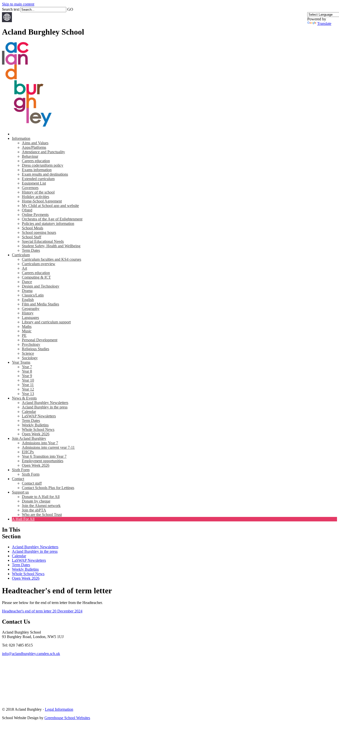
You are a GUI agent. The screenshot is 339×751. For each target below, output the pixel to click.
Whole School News (38, 429)
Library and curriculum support (46, 322)
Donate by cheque (36, 501)
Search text (10, 9)
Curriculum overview (38, 264)
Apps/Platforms (34, 147)
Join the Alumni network (41, 505)
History (28, 313)
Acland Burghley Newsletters (45, 403)
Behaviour (30, 156)
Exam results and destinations (45, 174)
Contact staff (32, 483)
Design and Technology (40, 286)
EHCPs (28, 452)
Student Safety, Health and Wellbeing (51, 246)
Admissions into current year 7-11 (48, 447)
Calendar (29, 411)
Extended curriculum (38, 179)
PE (24, 335)
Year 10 (28, 380)
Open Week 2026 (35, 434)
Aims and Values (35, 143)
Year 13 (28, 394)
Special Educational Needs (43, 241)
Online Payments (35, 214)
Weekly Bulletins (35, 425)
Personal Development (39, 340)
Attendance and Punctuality (43, 152)
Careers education (36, 161)
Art (24, 268)
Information (21, 138)
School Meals (32, 228)
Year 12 (28, 389)
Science (28, 353)
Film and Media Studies (40, 304)
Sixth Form (21, 470)
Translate (324, 23)
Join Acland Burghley (29, 438)
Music (27, 331)
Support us (20, 492)
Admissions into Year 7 (40, 443)
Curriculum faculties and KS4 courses (51, 259)
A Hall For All (23, 519)
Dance (27, 282)
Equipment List (34, 183)
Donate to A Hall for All (41, 497)
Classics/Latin (33, 295)
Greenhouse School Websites (67, 718)
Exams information (37, 170)
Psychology (31, 344)
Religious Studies (35, 349)
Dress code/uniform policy (42, 165)
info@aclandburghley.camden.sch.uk (31, 653)
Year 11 (28, 385)
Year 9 (27, 376)
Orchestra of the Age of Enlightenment (52, 219)
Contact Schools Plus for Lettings (48, 488)
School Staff (31, 237)
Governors (30, 188)
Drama (27, 291)
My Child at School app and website (50, 205)
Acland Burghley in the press (45, 407)
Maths (27, 326)
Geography (30, 308)
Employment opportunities (42, 461)
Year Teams (21, 362)
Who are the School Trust (42, 514)
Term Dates (31, 250)
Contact (18, 479)
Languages (30, 317)
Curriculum (21, 255)
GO (70, 9)
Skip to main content (18, 4)
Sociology (30, 358)
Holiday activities (35, 197)
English (28, 300)
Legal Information (59, 709)
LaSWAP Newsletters (39, 416)
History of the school (38, 192)
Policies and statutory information (48, 223)
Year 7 (27, 367)
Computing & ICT (36, 277)
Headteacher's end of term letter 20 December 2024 (42, 611)
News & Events (24, 398)
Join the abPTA (34, 510)
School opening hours (39, 232)
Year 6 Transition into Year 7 (44, 456)
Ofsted (27, 210)
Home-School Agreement (42, 201)
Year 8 (27, 371)
